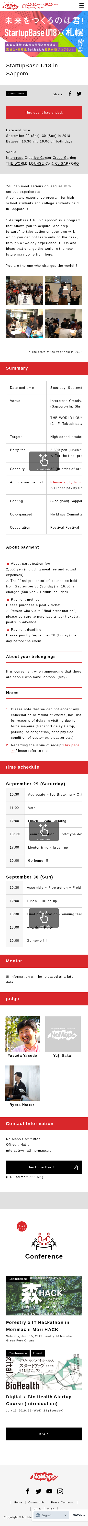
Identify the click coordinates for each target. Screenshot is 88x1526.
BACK (44, 1434)
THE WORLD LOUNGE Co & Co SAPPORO (42, 163)
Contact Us (36, 1502)
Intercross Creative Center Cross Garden (41, 158)
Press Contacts (62, 1502)
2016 (37, 1509)
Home (18, 1502)
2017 (50, 1509)
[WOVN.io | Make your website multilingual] (78, 1515)
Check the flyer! (40, 1167)
